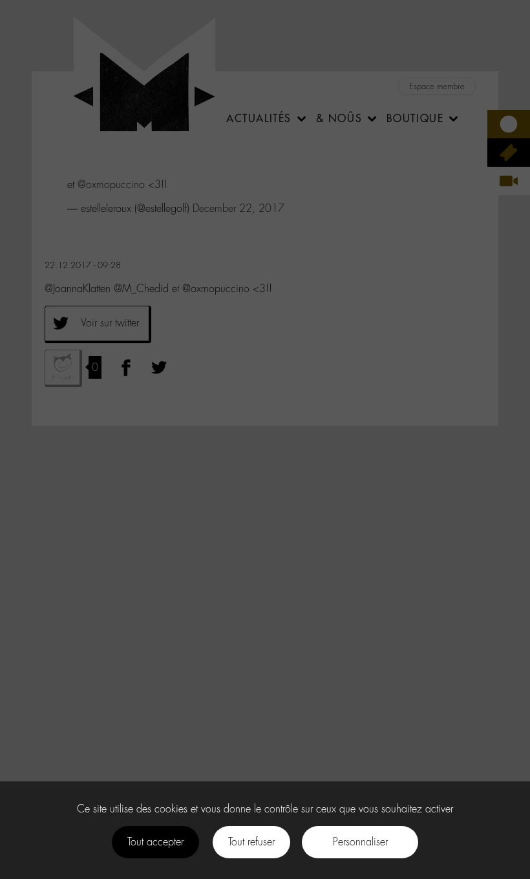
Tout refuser (251, 842)
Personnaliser (360, 842)
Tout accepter (155, 842)
